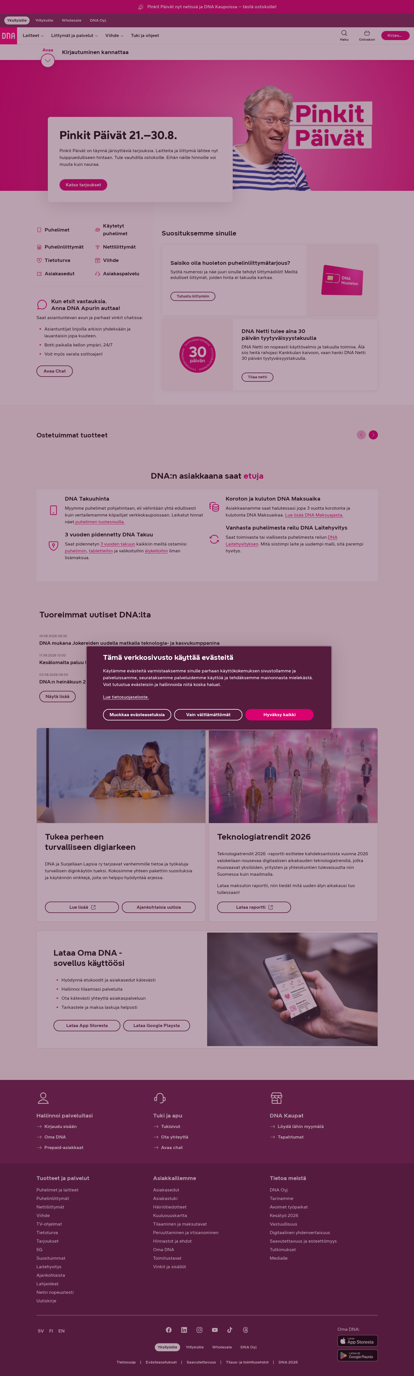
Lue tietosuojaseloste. (126, 697)
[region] (209, 688)
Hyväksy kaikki (279, 714)
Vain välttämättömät (208, 714)
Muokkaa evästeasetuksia (137, 714)
